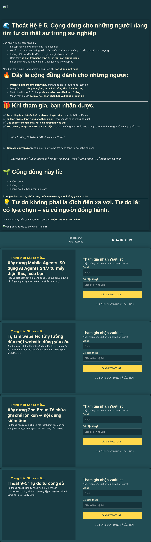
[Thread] (121, 240)
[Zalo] (117, 240)
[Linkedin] (130, 240)
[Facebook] (113, 240)
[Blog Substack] (126, 240)
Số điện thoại (90, 279)
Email (86, 267)
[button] (144, 8)
